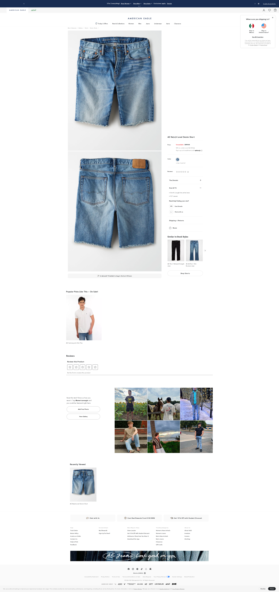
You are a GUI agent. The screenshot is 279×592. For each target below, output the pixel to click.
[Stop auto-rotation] (258, 3)
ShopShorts (185, 273)
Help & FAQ (74, 542)
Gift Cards (159, 545)
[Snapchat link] (146, 569)
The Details (173, 180)
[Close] (272, 17)
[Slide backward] (205, 250)
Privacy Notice (138, 589)
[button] (252, 28)
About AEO (188, 530)
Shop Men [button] (136, 3)
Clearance (177, 24)
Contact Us (73, 539)
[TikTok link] (142, 569)
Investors (187, 533)
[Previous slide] (24, 4)
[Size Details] (171, 206)
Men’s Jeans (160, 539)
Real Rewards (103, 530)
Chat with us (179, 212)
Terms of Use (263, 45)
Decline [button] (263, 589)
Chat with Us (95, 518)
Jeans (148, 24)
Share (175, 228)
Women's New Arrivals (163, 530)
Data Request (147, 577)
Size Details (179, 206)
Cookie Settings (164, 589)
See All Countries (257, 37)
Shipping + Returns (176, 220)
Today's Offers (103, 24)
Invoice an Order (75, 536)
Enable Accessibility (269, 4)
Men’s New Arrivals (162, 536)
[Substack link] (150, 569)
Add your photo (83, 409)
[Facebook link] (128, 569)
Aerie (168, 24)
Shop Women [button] (125, 3)
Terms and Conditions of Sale (131, 577)
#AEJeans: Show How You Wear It (138, 536)
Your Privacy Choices (178, 589)
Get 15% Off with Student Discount (138, 533)
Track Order (74, 530)
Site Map (187, 539)
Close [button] (272, 589)
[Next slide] (255, 4)
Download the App (133, 539)
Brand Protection (189, 577)
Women (131, 24)
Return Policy (74, 533)
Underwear (158, 24)
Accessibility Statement (91, 577)
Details (169, 3)
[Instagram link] (133, 569)
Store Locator (131, 530)
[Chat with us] (171, 212)
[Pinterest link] (137, 569)
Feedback (73, 545)
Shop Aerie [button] (147, 3)
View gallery (83, 416)
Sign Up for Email (104, 533)
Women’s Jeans (161, 533)
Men (139, 24)
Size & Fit (173, 188)
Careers (187, 536)
